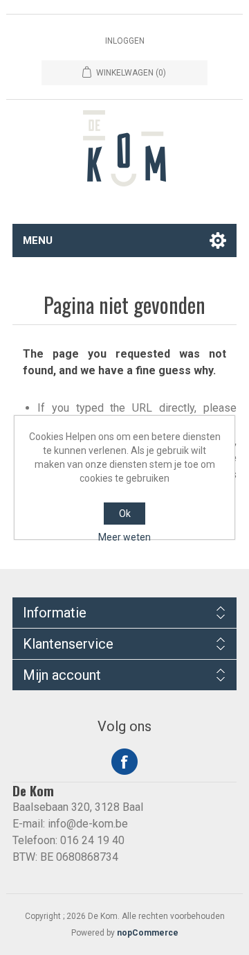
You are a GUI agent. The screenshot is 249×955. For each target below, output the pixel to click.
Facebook (124, 761)
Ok (125, 513)
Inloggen (125, 41)
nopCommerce (147, 933)
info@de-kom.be (88, 823)
